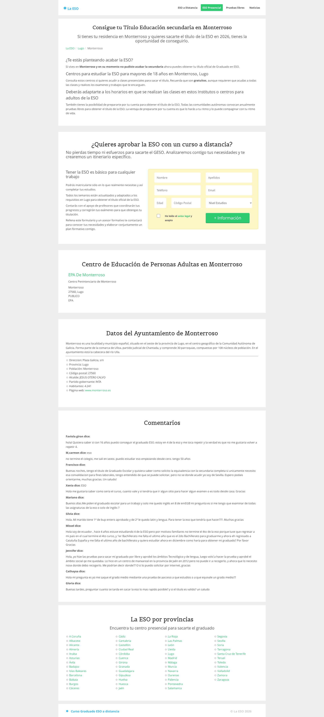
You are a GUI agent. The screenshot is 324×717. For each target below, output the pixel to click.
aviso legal (184, 216)
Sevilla (221, 641)
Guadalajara (126, 671)
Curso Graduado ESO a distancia (95, 711)
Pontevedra (175, 684)
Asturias (74, 658)
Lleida (171, 649)
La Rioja (173, 636)
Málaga (172, 662)
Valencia (222, 666)
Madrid (172, 658)
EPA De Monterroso (86, 274)
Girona (123, 662)
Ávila (72, 662)
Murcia (172, 666)
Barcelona (75, 675)
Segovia (222, 636)
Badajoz (74, 666)
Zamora (222, 675)
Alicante (74, 645)
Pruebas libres (235, 7)
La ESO (73, 8)
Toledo (221, 662)
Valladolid (223, 671)
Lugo (81, 48)
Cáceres (74, 688)
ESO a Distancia (187, 7)
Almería (74, 649)
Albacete (74, 641)
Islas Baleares (77, 671)
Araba (73, 654)
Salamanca (175, 688)
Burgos (73, 684)
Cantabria (125, 641)
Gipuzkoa (124, 675)
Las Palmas (175, 641)
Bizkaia (73, 679)
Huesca (123, 684)
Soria (220, 645)
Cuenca (123, 658)
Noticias (254, 7)
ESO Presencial (211, 7)
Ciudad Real (126, 649)
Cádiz (122, 636)
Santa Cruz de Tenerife (231, 654)
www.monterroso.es (98, 390)
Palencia (173, 679)
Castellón (124, 645)
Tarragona (223, 649)
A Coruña (75, 636)
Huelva (123, 679)
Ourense (173, 675)
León (171, 645)
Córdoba (124, 654)
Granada (124, 666)
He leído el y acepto (178, 218)
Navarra (173, 671)
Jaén (121, 688)
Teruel (221, 658)
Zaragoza (223, 679)
